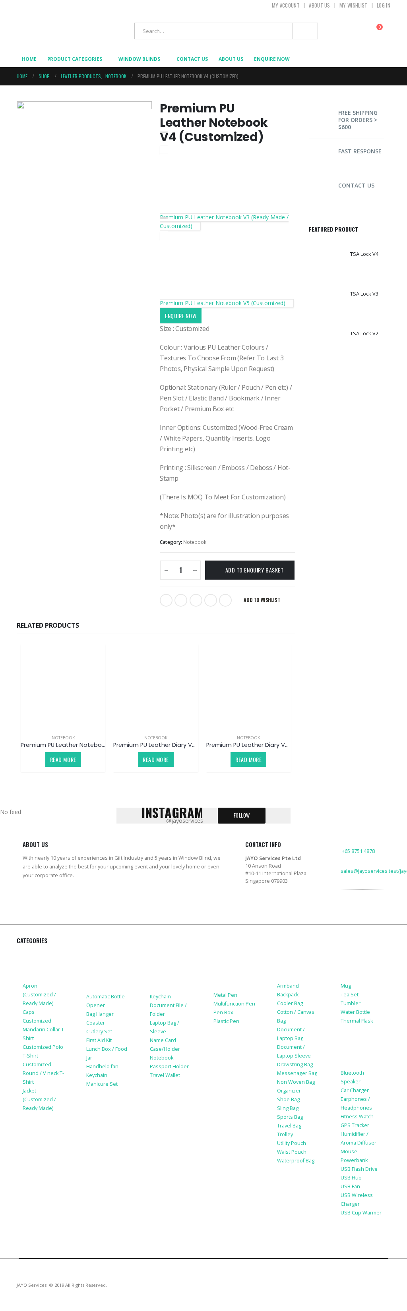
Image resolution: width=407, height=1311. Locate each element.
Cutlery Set (99, 1031)
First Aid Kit (99, 1040)
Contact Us (192, 59)
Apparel (34, 956)
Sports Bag (290, 1117)
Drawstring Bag (295, 1064)
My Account (286, 5)
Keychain (96, 1075)
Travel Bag (289, 1125)
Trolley (285, 1134)
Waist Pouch (291, 1152)
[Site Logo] (50, 31)
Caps (29, 1012)
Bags (284, 956)
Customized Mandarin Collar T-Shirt (44, 1029)
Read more (63, 759)
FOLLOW (242, 815)
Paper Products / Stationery (229, 967)
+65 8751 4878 (358, 851)
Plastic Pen (226, 1021)
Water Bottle (355, 1012)
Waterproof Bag (295, 1160)
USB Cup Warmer (361, 1212)
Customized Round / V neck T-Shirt (43, 1073)
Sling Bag (287, 1108)
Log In (383, 5)
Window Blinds (139, 59)
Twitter (180, 600)
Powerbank (354, 1160)
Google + (210, 600)
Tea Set (350, 994)
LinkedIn (196, 600)
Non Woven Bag (296, 1082)
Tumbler (350, 1003)
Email (225, 600)
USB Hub (351, 1177)
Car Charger (355, 1090)
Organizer (289, 1090)
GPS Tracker (355, 1125)
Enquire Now (180, 315)
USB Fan (350, 1186)
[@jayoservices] (346, 917)
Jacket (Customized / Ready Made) (39, 1099)
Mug (346, 985)
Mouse (349, 1151)
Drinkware (356, 956)
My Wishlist (353, 5)
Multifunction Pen (234, 1003)
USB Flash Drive (359, 1169)
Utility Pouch (291, 1143)
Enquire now (272, 59)
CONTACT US (356, 185)
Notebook (194, 542)
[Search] (305, 31)
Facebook (166, 600)
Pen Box (223, 1012)
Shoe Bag (288, 1099)
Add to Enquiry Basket (254, 570)
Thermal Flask (357, 1020)
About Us (319, 5)
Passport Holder (169, 1066)
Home (29, 59)
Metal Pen (225, 995)
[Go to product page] (63, 686)
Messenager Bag (297, 1073)
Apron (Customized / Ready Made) (39, 994)
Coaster (95, 1022)
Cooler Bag (290, 1003)
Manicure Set (102, 1084)
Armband (288, 985)
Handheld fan (102, 1066)
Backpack (287, 994)
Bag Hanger (100, 1014)
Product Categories (74, 59)
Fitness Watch (357, 1116)
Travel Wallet (165, 1075)
